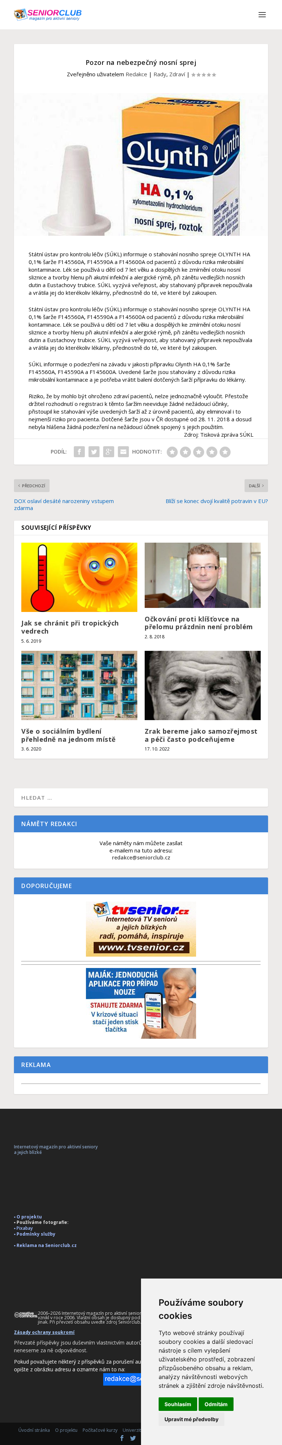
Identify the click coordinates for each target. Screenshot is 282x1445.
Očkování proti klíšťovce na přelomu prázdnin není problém (199, 623)
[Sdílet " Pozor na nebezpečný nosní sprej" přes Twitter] (94, 451)
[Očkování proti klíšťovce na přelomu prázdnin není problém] (203, 575)
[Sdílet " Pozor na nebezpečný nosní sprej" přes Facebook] (79, 451)
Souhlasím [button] (177, 1404)
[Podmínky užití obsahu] (26, 1315)
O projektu (66, 1430)
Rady (159, 74)
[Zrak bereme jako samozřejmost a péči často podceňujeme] (203, 685)
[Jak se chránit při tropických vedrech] (79, 577)
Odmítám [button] (216, 1404)
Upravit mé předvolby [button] (191, 1419)
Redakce (136, 74)
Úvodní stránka (34, 1430)
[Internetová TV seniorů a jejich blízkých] (141, 954)
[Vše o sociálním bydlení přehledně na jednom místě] (79, 685)
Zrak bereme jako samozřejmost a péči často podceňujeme (201, 735)
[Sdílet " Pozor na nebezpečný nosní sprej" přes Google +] (108, 451)
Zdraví (177, 74)
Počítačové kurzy (100, 1430)
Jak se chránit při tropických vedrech (70, 627)
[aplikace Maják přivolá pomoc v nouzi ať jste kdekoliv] (141, 1036)
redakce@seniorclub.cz (141, 857)
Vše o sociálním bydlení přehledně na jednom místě (68, 735)
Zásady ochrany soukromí (44, 1332)
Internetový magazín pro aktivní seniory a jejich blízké (56, 1150)
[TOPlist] (141, 784)
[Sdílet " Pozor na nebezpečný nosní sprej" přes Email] (123, 451)
